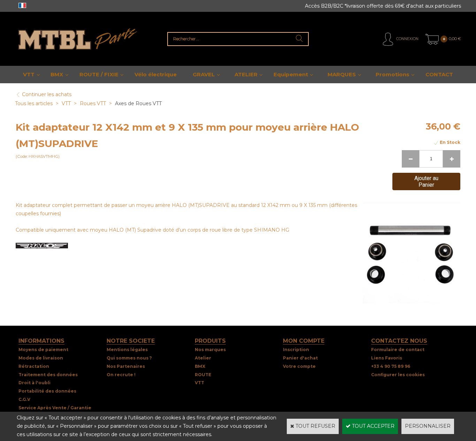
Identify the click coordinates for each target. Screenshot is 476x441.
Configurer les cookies (398, 374)
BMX (57, 74)
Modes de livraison (40, 358)
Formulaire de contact (397, 349)
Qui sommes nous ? (129, 358)
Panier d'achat (300, 358)
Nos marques (210, 349)
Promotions (392, 74)
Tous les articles (34, 103)
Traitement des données (48, 374)
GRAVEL (204, 74)
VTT (28, 74)
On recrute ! (121, 374)
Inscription (296, 349)
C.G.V (24, 399)
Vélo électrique (156, 74)
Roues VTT (93, 103)
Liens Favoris (386, 358)
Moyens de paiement (43, 349)
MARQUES (342, 74)
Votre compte (299, 366)
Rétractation (33, 366)
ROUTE (203, 374)
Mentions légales (127, 349)
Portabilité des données (47, 391)
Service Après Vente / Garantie (54, 407)
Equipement (291, 74)
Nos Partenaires (126, 366)
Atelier (203, 358)
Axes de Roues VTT (138, 103)
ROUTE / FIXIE (98, 74)
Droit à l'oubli (34, 382)
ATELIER (246, 74)
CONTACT (439, 74)
